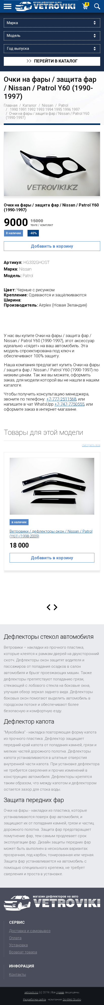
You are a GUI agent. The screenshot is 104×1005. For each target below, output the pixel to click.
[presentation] (48, 607)
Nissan (47, 105)
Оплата (15, 938)
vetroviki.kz (31, 992)
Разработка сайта (34, 999)
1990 (14, 109)
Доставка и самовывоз (29, 931)
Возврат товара (23, 952)
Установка (18, 945)
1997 (76, 109)
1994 (49, 109)
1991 (23, 109)
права (60, 992)
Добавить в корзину (52, 246)
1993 (40, 109)
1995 (58, 109)
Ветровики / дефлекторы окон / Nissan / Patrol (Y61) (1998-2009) (51, 533)
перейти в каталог (52, 61)
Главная (10, 105)
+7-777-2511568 (61, 399)
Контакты (17, 974)
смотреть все (91, 445)
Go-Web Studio (72, 999)
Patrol (63, 105)
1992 (32, 109)
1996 (67, 109)
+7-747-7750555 (69, 404)
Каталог (30, 105)
